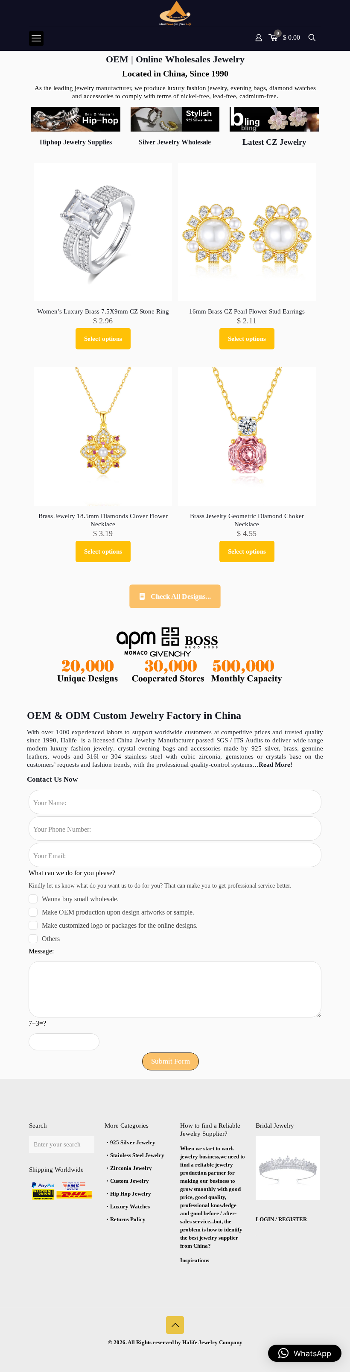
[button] (304, 1353)
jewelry (101, 748)
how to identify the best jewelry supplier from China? (211, 1237)
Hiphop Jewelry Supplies (76, 142)
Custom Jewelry (129, 1181)
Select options (103, 338)
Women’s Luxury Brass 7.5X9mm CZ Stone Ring (103, 311)
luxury (60, 748)
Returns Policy (128, 1219)
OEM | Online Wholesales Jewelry (175, 59)
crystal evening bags (148, 748)
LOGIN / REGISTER (281, 1219)
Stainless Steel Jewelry (137, 1155)
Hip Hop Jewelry (130, 1193)
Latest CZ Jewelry (274, 142)
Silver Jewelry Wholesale (175, 142)
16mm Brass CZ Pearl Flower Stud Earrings (247, 311)
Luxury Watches (130, 1206)
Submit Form (170, 1061)
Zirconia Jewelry (131, 1168)
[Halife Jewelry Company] (175, 13)
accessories (206, 748)
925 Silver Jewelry (132, 1142)
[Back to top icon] (175, 1325)
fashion (80, 748)
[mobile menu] (36, 38)
